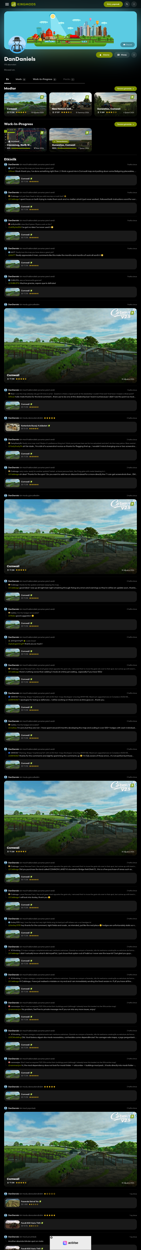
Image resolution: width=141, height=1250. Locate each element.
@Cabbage (13, 199)
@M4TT (12, 255)
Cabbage (15, 196)
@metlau (12, 728)
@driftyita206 (14, 227)
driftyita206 (16, 224)
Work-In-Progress (44, 79)
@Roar (11, 171)
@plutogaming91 (16, 644)
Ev (7, 79)
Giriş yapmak (113, 4)
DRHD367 (14, 697)
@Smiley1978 (14, 925)
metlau (14, 613)
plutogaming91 (17, 641)
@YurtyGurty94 (15, 446)
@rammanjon (14, 1009)
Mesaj (124, 55)
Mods (20, 79)
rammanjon (15, 1006)
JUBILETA (15, 280)
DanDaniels (13, 164)
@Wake (11, 616)
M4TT (13, 168)
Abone (106, 55)
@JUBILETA (14, 283)
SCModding (15, 950)
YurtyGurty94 (16, 443)
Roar (13, 394)
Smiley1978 (15, 922)
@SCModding (14, 1037)
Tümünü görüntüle (124, 89)
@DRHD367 (13, 700)
